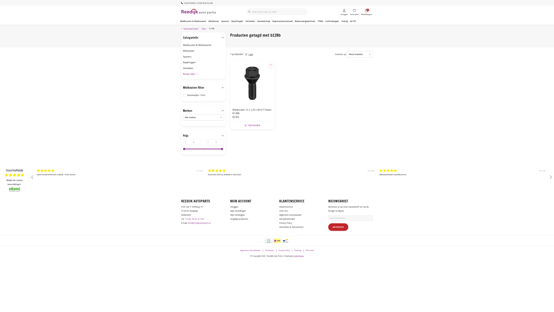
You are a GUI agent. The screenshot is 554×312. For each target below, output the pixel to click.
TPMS (320, 21)
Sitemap (297, 250)
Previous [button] (32, 177)
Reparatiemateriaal (283, 21)
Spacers (225, 21)
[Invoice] (268, 240)
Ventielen (250, 21)
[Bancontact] (285, 240)
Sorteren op (340, 54)
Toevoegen (253, 125)
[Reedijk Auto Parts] (198, 11)
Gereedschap (263, 21)
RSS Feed (310, 250)
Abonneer (338, 227)
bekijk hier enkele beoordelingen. (14, 182)
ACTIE (353, 21)
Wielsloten (213, 21)
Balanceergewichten (305, 21)
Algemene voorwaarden (250, 250)
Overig (344, 21)
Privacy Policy (284, 250)
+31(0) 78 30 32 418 (194, 219)
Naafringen (237, 21)
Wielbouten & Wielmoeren (193, 21)
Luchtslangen (332, 21)
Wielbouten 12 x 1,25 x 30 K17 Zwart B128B (251, 111)
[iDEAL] (277, 240)
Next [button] (551, 177)
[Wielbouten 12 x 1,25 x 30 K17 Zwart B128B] (252, 83)
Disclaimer (269, 250)
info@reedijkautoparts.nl (199, 223)
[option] (120, 179)
